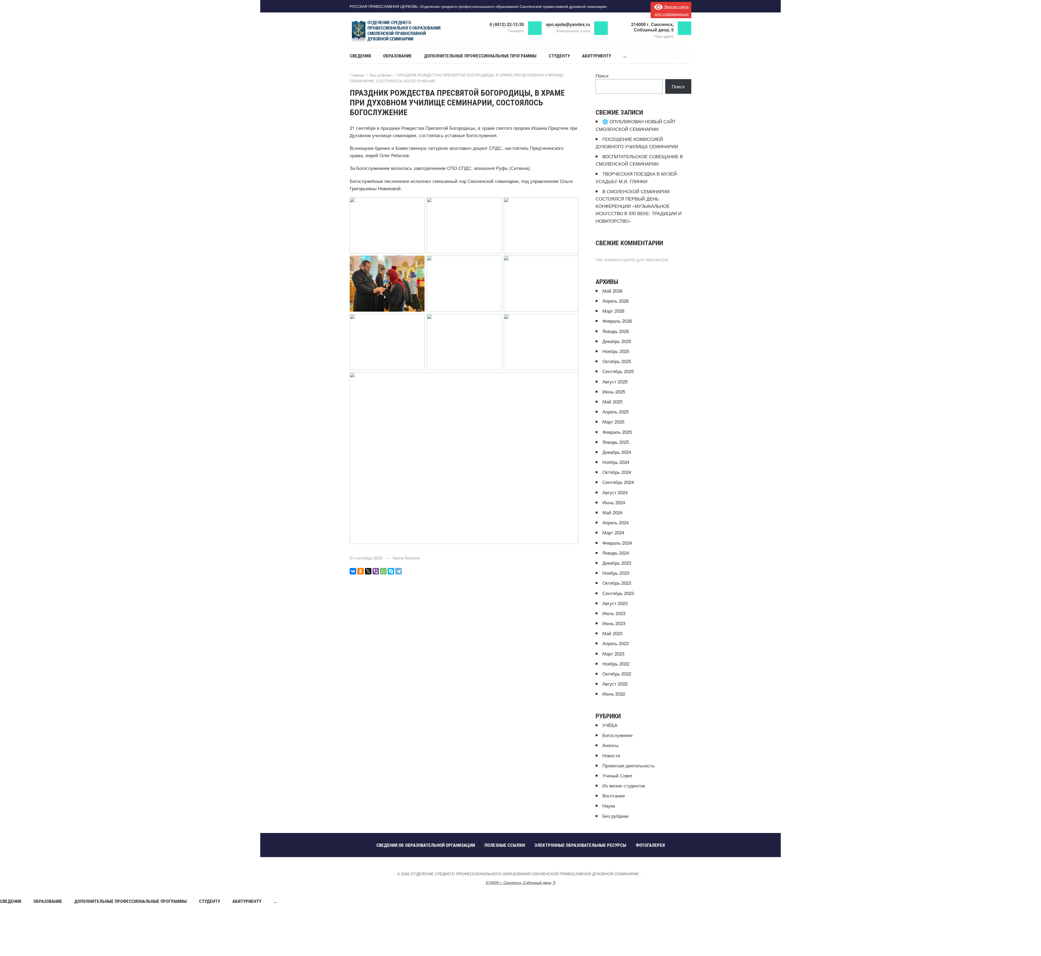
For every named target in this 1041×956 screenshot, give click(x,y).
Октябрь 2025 (616, 361)
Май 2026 (612, 290)
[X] (368, 571)
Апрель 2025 (615, 411)
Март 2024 (613, 532)
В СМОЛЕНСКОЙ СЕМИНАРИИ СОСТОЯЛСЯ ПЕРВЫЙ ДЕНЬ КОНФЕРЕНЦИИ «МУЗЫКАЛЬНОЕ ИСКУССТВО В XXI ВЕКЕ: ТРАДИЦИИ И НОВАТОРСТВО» (639, 206)
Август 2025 (615, 381)
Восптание (613, 795)
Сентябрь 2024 (618, 482)
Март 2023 (613, 653)
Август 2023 (615, 603)
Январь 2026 (615, 331)
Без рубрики (615, 815)
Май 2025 (612, 401)
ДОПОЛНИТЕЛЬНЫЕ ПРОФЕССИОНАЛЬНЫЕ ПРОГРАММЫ (130, 901)
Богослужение (617, 735)
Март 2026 (613, 310)
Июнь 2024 (613, 502)
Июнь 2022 (613, 693)
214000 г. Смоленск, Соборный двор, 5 (520, 882)
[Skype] (391, 571)
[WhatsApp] (383, 571)
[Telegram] (398, 571)
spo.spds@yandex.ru (568, 24)
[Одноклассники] (360, 571)
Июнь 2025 (613, 391)
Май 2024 (612, 512)
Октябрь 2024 (616, 472)
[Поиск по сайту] (683, 55)
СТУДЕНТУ (209, 901)
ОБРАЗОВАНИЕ (47, 901)
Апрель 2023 (615, 643)
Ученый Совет (617, 775)
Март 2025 (613, 421)
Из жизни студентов (623, 785)
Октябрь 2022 (616, 673)
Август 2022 (615, 683)
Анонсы (610, 745)
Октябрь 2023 (616, 582)
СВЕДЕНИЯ (10, 901)
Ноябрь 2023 (615, 572)
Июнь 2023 (613, 623)
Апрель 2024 (615, 522)
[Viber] (375, 571)
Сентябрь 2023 (618, 593)
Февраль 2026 (617, 320)
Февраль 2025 (617, 431)
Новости (611, 755)
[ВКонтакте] (353, 571)
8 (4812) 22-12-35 (507, 24)
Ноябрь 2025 (615, 351)
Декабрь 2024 (616, 451)
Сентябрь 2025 (618, 371)
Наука (608, 805)
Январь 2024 (615, 552)
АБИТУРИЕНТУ (246, 901)
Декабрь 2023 (616, 562)
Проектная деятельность (628, 765)
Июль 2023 (613, 613)
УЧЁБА (609, 725)
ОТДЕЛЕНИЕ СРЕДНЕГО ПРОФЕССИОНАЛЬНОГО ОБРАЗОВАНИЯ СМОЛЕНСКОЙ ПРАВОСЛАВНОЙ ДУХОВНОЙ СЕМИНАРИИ (404, 31)
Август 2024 (615, 492)
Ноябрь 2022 (615, 663)
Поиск (602, 75)
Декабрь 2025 (616, 341)
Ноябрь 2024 (615, 461)
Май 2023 (612, 633)
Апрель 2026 (615, 300)
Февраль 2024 (617, 542)
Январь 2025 (615, 441)
